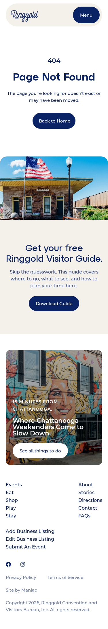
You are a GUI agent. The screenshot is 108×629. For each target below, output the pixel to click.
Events (14, 484)
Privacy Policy (21, 577)
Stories (86, 492)
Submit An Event (26, 547)
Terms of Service (65, 577)
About (85, 484)
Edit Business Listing (30, 539)
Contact (87, 508)
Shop (12, 500)
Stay (11, 516)
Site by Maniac (21, 590)
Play (11, 508)
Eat (10, 492)
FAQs (84, 516)
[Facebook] (8, 564)
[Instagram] (22, 564)
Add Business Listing (30, 531)
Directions (90, 500)
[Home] (38, 15)
